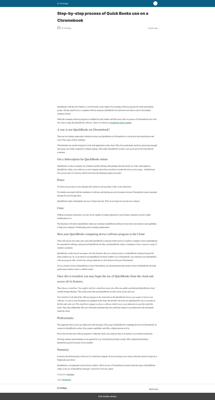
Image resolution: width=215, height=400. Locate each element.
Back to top (153, 389)
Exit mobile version (108, 396)
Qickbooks (66, 380)
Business (70, 374)
